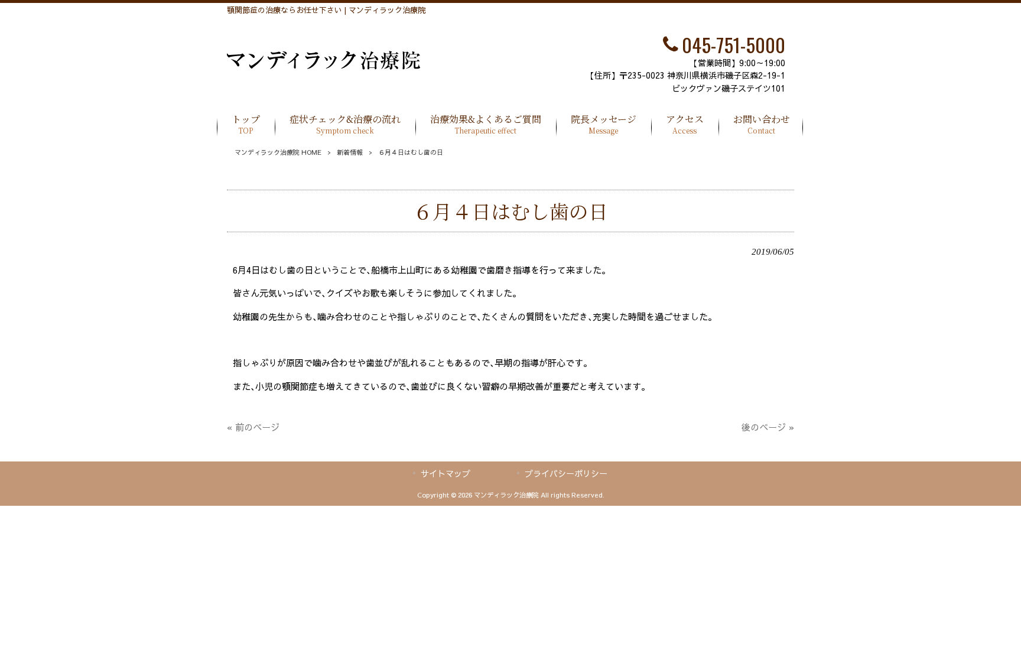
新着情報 (350, 152)
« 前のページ (253, 427)
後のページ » (768, 427)
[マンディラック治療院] (323, 66)
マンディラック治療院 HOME (278, 152)
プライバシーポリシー (566, 473)
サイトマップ (445, 473)
